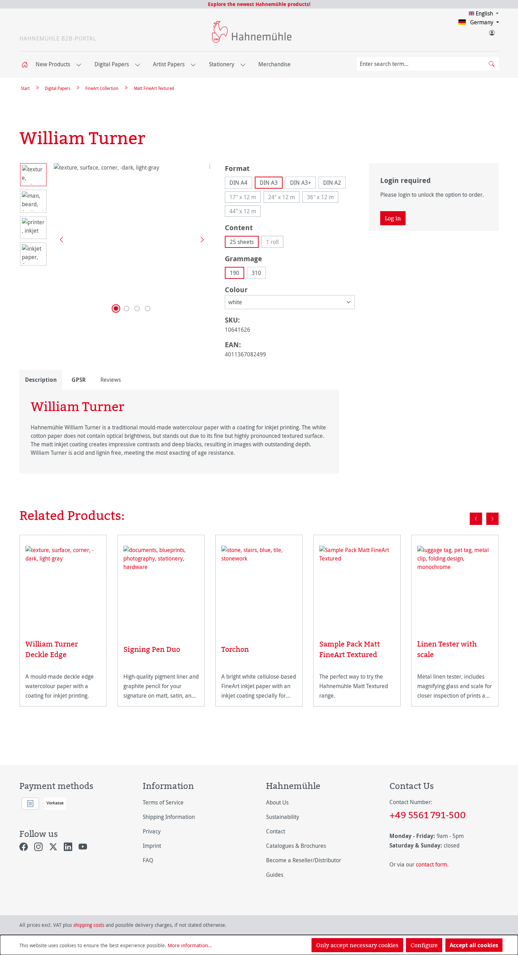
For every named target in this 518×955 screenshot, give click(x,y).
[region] (115, 239)
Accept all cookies (474, 945)
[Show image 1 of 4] (116, 308)
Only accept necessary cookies (357, 945)
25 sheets (242, 242)
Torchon (235, 649)
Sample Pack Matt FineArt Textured (349, 649)
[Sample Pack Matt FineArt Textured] (357, 583)
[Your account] (492, 31)
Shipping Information (169, 817)
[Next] (200, 239)
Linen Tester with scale (447, 649)
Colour (236, 289)
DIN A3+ (300, 182)
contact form (431, 864)
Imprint (152, 846)
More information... (190, 945)
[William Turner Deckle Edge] (63, 583)
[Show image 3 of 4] (137, 308)
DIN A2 (332, 182)
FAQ (148, 860)
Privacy (152, 831)
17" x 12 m (245, 198)
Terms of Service (163, 802)
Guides (274, 875)
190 (234, 273)
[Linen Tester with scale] (455, 583)
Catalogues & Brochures (296, 846)
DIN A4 (238, 182)
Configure (424, 945)
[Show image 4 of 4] (147, 308)
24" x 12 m (284, 198)
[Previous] (59, 239)
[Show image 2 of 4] (126, 308)
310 (256, 273)
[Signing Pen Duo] (161, 586)
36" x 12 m (322, 198)
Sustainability (282, 817)
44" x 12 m (245, 212)
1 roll (274, 243)
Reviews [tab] (110, 380)
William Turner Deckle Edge (51, 649)
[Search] (492, 64)
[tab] (40, 380)
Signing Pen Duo (151, 649)
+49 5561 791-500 (427, 814)
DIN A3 (269, 182)
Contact (275, 831)
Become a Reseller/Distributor (303, 860)
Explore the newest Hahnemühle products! (259, 4)
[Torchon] (259, 586)
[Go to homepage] (252, 32)
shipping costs (88, 925)
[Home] (26, 64)
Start (25, 88)
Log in (393, 218)
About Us (277, 802)
